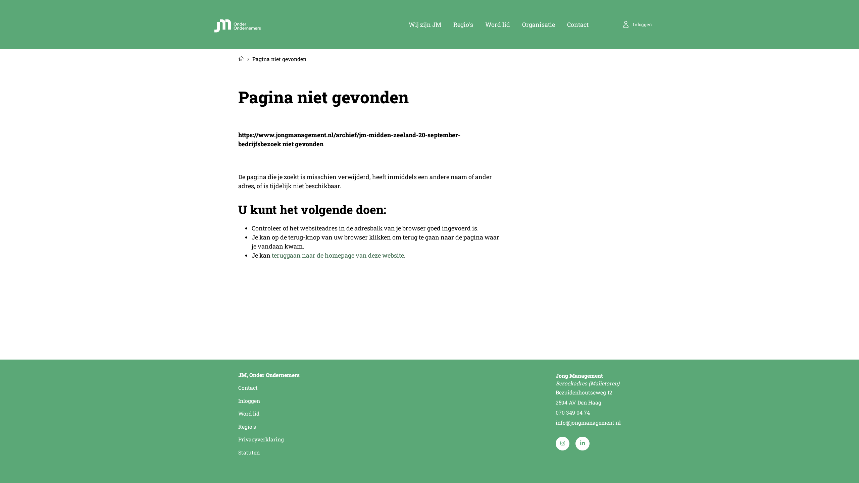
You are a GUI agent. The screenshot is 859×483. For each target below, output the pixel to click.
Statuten (249, 452)
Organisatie (538, 24)
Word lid (497, 24)
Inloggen (249, 400)
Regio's (463, 24)
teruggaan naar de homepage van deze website (338, 255)
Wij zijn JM (425, 24)
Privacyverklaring (261, 439)
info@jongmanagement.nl (588, 422)
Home (241, 58)
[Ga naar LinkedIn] (582, 443)
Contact (578, 24)
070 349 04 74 (573, 412)
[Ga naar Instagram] (562, 443)
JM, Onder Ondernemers (269, 375)
